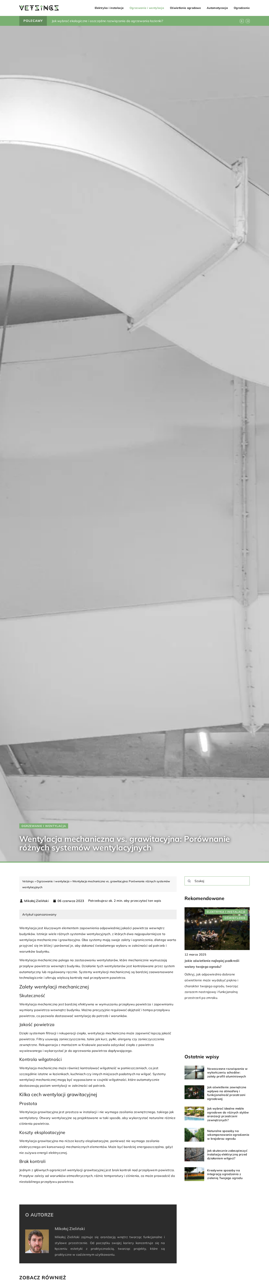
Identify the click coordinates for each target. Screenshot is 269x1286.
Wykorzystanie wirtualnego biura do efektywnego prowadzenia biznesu (107, 21)
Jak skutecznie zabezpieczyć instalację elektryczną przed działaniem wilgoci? (227, 1154)
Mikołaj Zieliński (36, 900)
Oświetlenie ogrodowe (185, 8)
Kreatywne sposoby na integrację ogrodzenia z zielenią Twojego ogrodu (225, 1174)
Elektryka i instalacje (109, 8)
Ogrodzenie (242, 8)
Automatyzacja (217, 8)
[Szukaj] (189, 881)
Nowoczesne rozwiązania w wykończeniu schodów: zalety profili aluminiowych (227, 1072)
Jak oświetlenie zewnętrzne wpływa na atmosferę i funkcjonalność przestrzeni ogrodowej (226, 1093)
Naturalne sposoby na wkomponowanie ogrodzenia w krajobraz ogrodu (228, 1134)
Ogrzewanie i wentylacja (147, 8)
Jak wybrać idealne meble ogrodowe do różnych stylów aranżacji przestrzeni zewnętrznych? (228, 1114)
